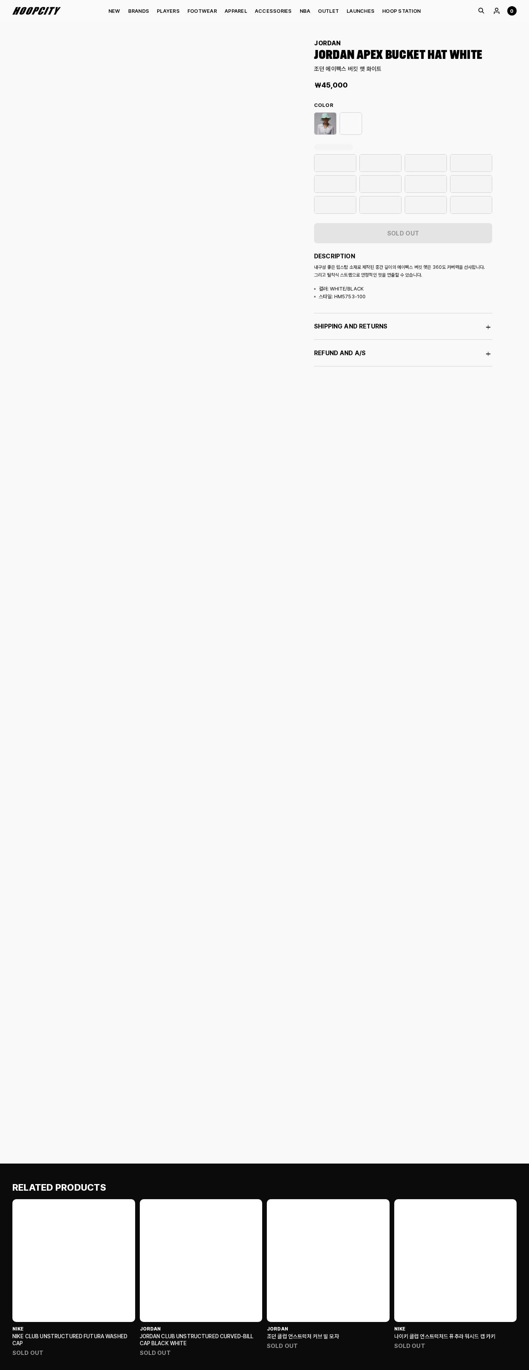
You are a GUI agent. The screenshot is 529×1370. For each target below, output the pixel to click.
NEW (114, 11)
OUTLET (328, 11)
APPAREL (236, 11)
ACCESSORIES (273, 11)
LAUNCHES (360, 11)
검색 (481, 10)
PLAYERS (168, 11)
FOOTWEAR (202, 11)
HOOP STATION (401, 11)
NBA (305, 11)
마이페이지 (496, 10)
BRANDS (138, 11)
